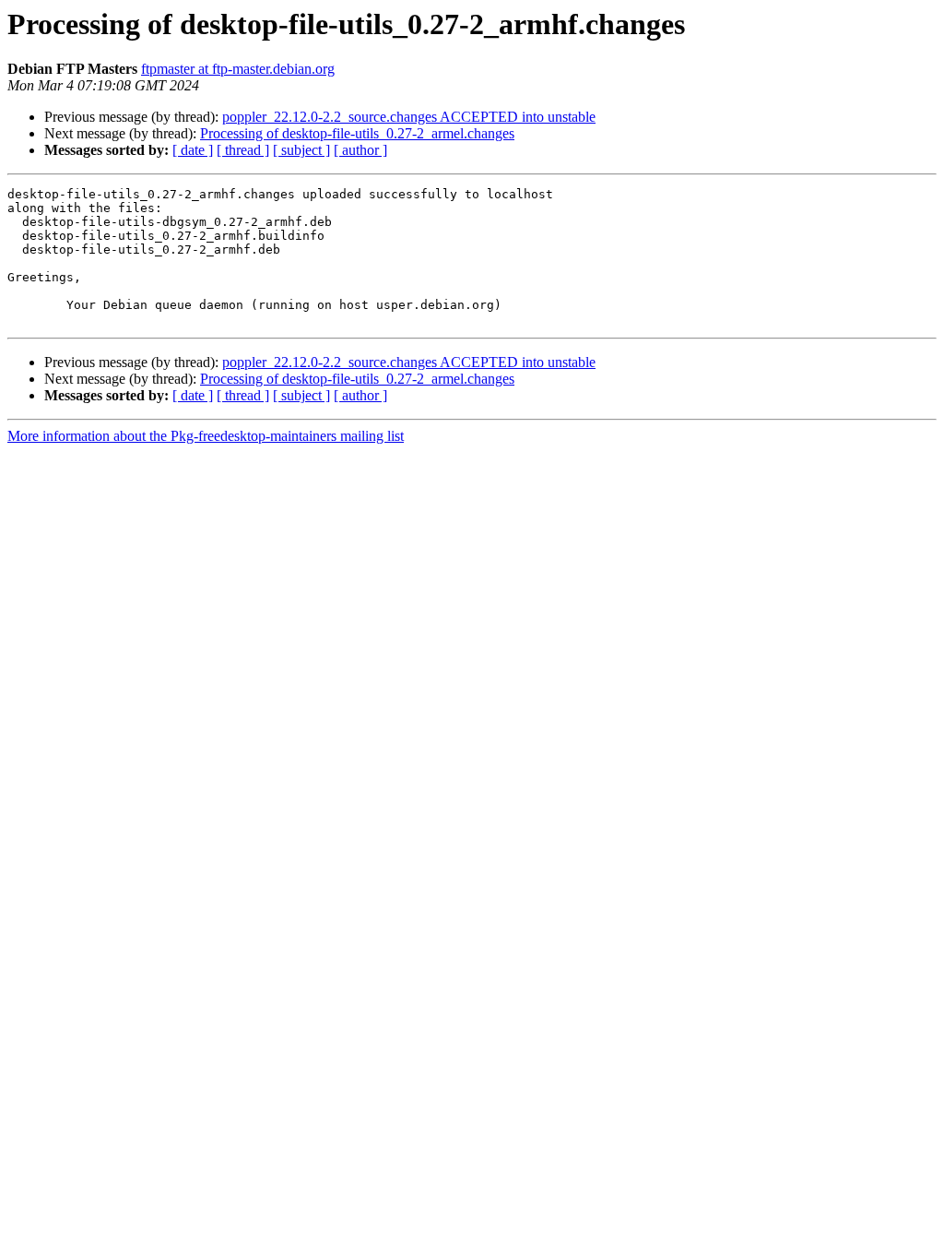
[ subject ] (301, 150)
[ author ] (360, 150)
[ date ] (192, 150)
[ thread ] (243, 150)
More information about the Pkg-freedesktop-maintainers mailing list (205, 436)
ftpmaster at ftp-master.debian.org (238, 69)
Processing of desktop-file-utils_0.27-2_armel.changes (357, 133)
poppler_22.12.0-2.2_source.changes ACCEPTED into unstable (409, 117)
